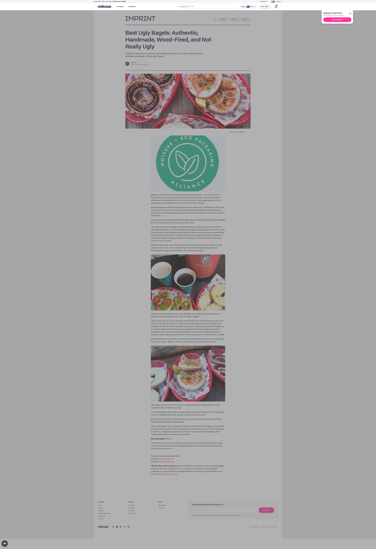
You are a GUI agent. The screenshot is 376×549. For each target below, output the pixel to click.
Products (120, 6)
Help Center (263, 1)
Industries (132, 6)
